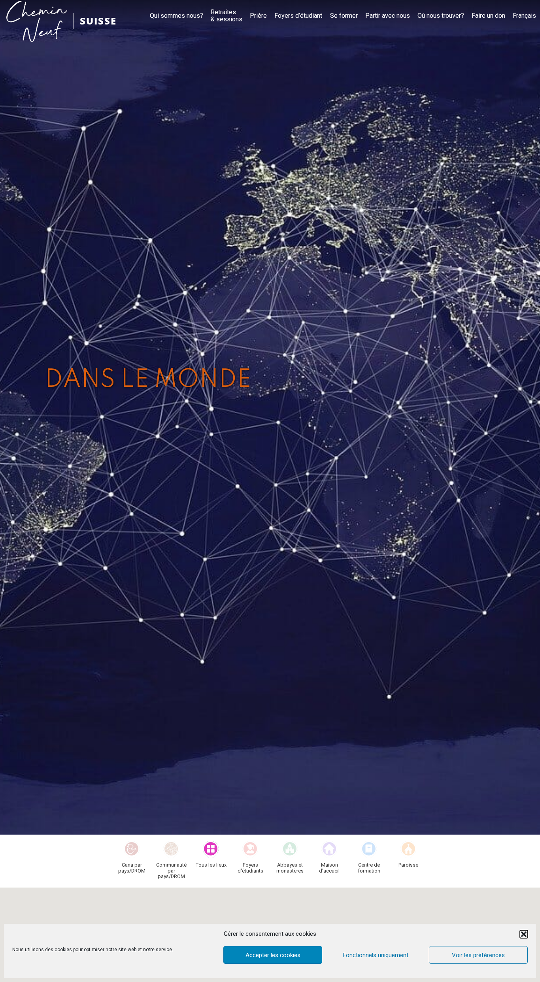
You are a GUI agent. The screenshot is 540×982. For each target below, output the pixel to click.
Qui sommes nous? (176, 15)
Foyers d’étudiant (298, 15)
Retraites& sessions (226, 16)
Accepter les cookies (272, 955)
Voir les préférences (478, 955)
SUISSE (98, 20)
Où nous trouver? (440, 15)
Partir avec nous (387, 15)
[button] (524, 934)
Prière (258, 15)
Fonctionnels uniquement (375, 955)
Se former (344, 15)
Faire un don (488, 15)
